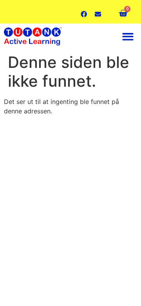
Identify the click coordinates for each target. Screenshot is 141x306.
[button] (128, 36)
